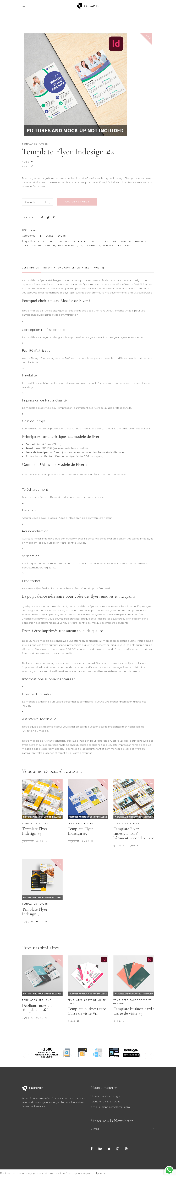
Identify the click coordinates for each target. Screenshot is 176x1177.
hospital (141, 241)
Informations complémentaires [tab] (66, 268)
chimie (42, 241)
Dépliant (44, 1000)
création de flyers (79, 284)
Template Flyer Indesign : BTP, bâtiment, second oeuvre (133, 833)
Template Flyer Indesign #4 (34, 911)
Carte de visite (95, 1000)
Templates (29, 144)
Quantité (30, 202)
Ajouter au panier (77, 202)
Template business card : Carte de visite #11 (88, 1011)
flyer (82, 241)
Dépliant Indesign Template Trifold (37, 1008)
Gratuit (73, 1003)
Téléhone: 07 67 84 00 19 (105, 1101)
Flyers (43, 144)
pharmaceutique (70, 245)
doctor (70, 241)
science (108, 245)
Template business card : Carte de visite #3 (133, 1011)
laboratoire (33, 245)
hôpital (126, 241)
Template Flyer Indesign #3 (34, 831)
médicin (50, 245)
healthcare (110, 241)
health (94, 241)
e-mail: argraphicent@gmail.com (110, 1106)
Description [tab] (30, 268)
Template (123, 245)
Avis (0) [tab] (99, 268)
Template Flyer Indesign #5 (80, 831)
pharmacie (92, 245)
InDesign (135, 280)
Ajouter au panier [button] (41, 843)
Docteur (56, 241)
